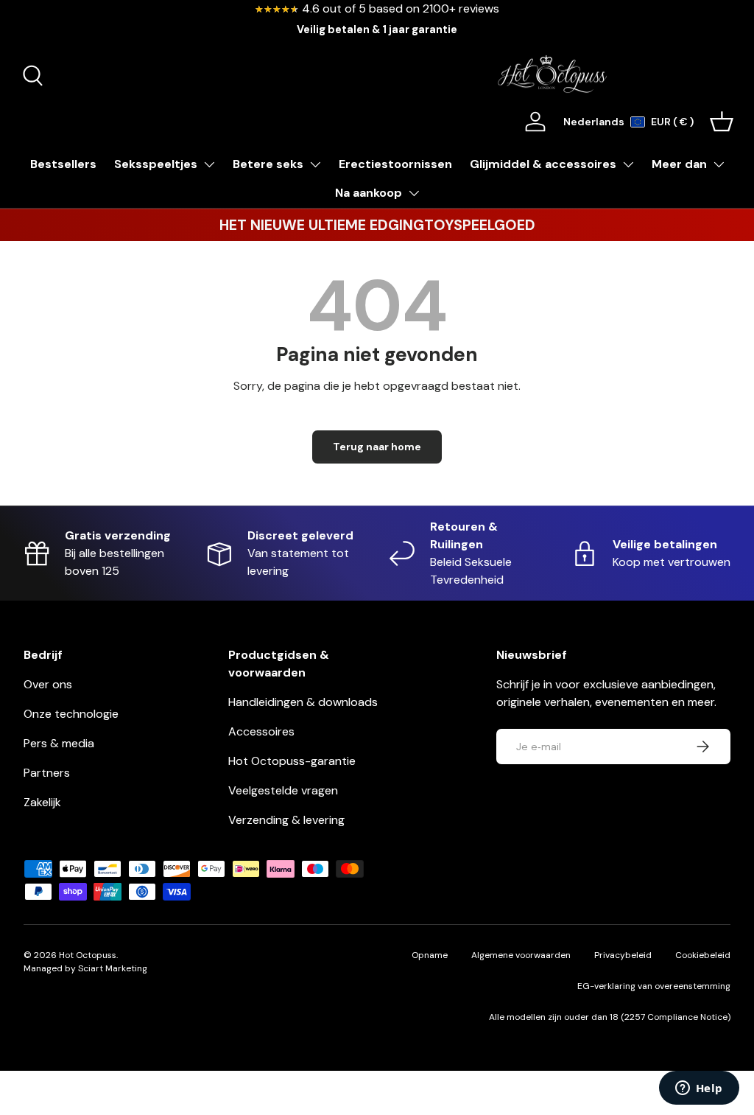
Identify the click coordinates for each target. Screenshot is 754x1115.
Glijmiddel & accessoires (543, 164)
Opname (430, 955)
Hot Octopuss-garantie (292, 761)
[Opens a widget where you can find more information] (698, 1089)
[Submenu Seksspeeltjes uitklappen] (209, 164)
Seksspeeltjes (155, 164)
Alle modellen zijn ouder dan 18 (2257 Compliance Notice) (609, 1017)
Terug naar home (377, 446)
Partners (47, 772)
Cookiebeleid (702, 955)
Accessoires (261, 731)
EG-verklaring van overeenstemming (653, 986)
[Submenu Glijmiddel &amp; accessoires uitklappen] (628, 164)
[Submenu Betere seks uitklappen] (315, 164)
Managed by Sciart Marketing (85, 968)
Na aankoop (368, 192)
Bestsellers (63, 164)
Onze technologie (71, 713)
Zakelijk (42, 802)
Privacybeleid (623, 955)
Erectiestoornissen (395, 164)
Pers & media (59, 743)
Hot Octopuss (87, 955)
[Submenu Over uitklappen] (718, 164)
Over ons (48, 684)
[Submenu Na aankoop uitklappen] (414, 193)
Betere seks (268, 164)
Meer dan (679, 164)
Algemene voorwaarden (521, 955)
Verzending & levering (286, 820)
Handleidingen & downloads (303, 702)
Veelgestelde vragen (283, 790)
